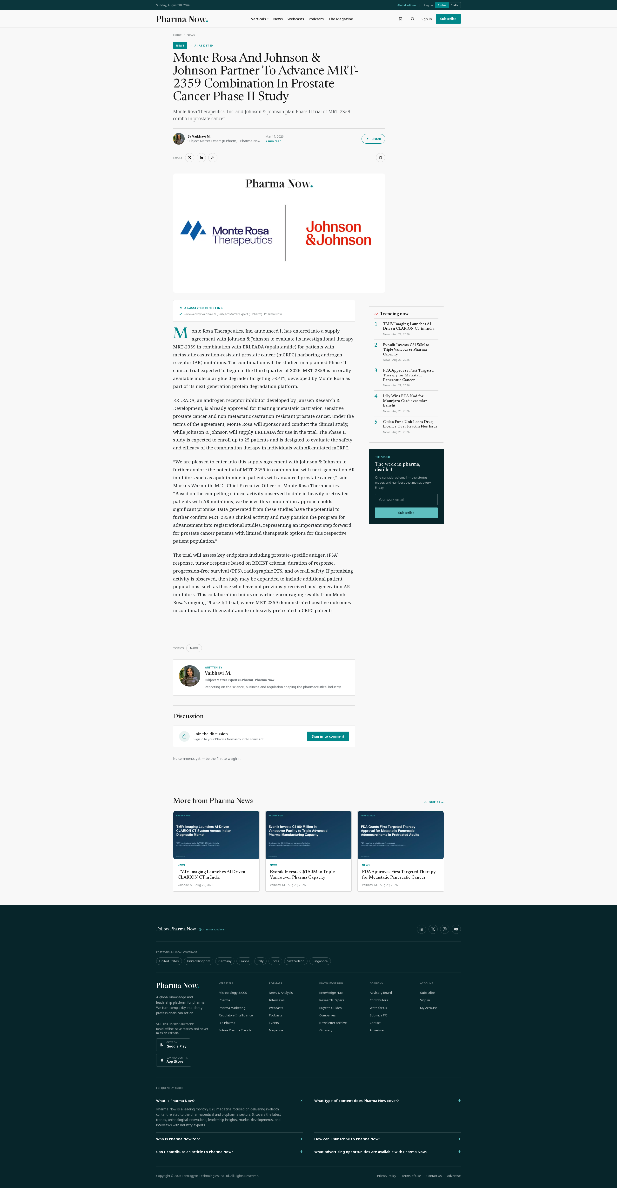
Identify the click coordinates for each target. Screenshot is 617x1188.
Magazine (276, 1030)
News (278, 18)
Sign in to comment (328, 736)
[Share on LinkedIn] (201, 157)
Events (274, 1023)
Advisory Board (381, 992)
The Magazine (341, 18)
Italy (260, 961)
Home (177, 35)
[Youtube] (456, 929)
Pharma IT (226, 1000)
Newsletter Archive (333, 1023)
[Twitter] (433, 929)
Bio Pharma (227, 1023)
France (244, 961)
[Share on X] (189, 157)
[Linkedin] (421, 929)
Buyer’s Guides (330, 1008)
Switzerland (295, 961)
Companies (327, 1015)
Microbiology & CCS (233, 992)
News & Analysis (281, 992)
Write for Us (378, 1008)
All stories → (434, 802)
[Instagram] (444, 929)
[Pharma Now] (182, 18)
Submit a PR (378, 1015)
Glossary (325, 1030)
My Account (428, 1008)
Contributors (379, 1000)
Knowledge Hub (331, 992)
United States (169, 961)
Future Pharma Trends (235, 1030)
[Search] (413, 19)
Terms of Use (411, 1176)
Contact (375, 1023)
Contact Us (434, 1176)
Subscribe (448, 18)
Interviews (277, 1000)
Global (441, 5)
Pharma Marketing (232, 1008)
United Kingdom (198, 961)
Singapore (320, 961)
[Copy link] (212, 157)
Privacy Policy (386, 1176)
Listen (376, 139)
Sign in (426, 18)
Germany (224, 961)
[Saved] (400, 19)
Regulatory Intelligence (236, 1015)
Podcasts (316, 18)
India (454, 5)
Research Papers (331, 1000)
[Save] (380, 157)
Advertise (377, 1030)
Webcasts (296, 18)
